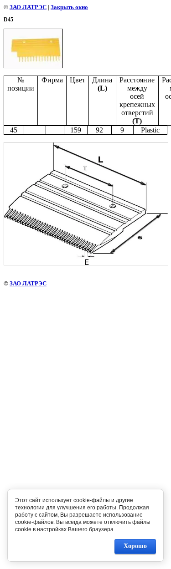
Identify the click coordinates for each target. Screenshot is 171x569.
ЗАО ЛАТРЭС (28, 7)
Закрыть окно (69, 7)
